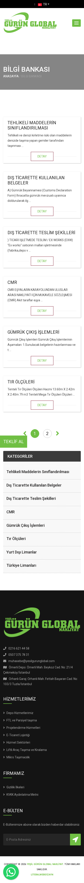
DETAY (42, 156)
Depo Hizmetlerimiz (19, 713)
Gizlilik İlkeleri (15, 787)
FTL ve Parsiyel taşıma (21, 720)
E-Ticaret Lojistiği (18, 735)
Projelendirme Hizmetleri (23, 727)
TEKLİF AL (13, 441)
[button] (76, 23)
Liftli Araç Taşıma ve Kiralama (26, 750)
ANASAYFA (11, 76)
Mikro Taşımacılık (18, 757)
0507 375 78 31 (18, 654)
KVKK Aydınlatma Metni (22, 794)
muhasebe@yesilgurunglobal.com (31, 661)
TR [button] (44, 4)
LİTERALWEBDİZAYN (42, 874)
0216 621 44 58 (18, 648)
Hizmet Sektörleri (18, 742)
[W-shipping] (30, 23)
